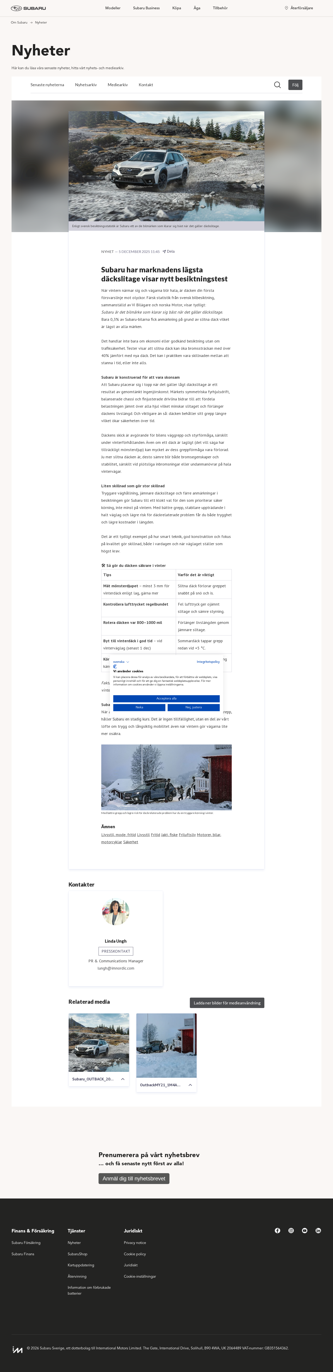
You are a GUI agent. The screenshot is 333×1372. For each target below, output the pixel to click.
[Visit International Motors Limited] (17, 1350)
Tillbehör (220, 8)
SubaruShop (77, 1254)
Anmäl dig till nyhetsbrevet (134, 1178)
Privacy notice (135, 1243)
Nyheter (74, 1243)
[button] (121, 662)
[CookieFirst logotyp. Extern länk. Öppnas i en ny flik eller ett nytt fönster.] (115, 667)
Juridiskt (131, 1265)
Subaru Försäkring (26, 1243)
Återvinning (77, 1276)
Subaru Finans (23, 1254)
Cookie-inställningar (140, 1276)
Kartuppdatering (81, 1265)
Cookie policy (135, 1254)
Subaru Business (146, 8)
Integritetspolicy (208, 662)
